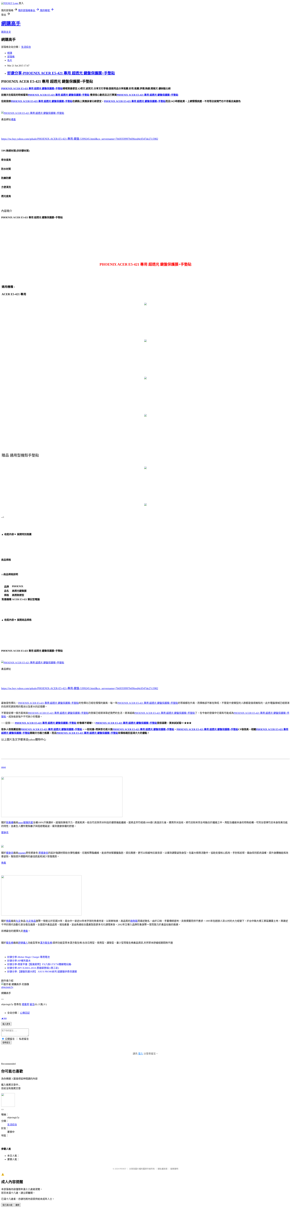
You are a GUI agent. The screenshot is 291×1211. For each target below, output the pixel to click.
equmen (22, 853)
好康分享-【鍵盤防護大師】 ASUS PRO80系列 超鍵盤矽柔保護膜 (42, 971)
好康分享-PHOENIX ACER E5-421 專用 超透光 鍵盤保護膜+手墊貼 (61, 73)
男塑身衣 (43, 853)
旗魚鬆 (134, 921)
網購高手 (11, 23)
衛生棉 (9, 942)
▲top (4, 1018)
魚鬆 (3, 863)
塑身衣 (4, 832)
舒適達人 (23, 942)
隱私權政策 (162, 1169)
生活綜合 (26, 47)
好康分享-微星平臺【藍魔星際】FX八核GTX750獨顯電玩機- (39, 964)
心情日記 (25, 1013)
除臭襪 (9, 822)
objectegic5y (7, 987)
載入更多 (6, 1024)
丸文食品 (31, 921)
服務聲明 (174, 1169)
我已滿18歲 (7, 1205)
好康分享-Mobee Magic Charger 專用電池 (28, 957)
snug (3, 767)
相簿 (9, 53)
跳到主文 (6, 32)
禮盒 (13, 119)
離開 (17, 1205)
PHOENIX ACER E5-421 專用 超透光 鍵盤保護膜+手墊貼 (48, 703)
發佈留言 (6, 1042)
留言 (32, 1004)
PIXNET (122, 1169)
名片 (9, 60)
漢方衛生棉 (46, 942)
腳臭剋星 (28, 822)
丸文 (18, 921)
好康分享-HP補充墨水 (19, 960)
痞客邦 (25, 1004)
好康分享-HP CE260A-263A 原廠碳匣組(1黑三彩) (33, 968)
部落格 (11, 56)
